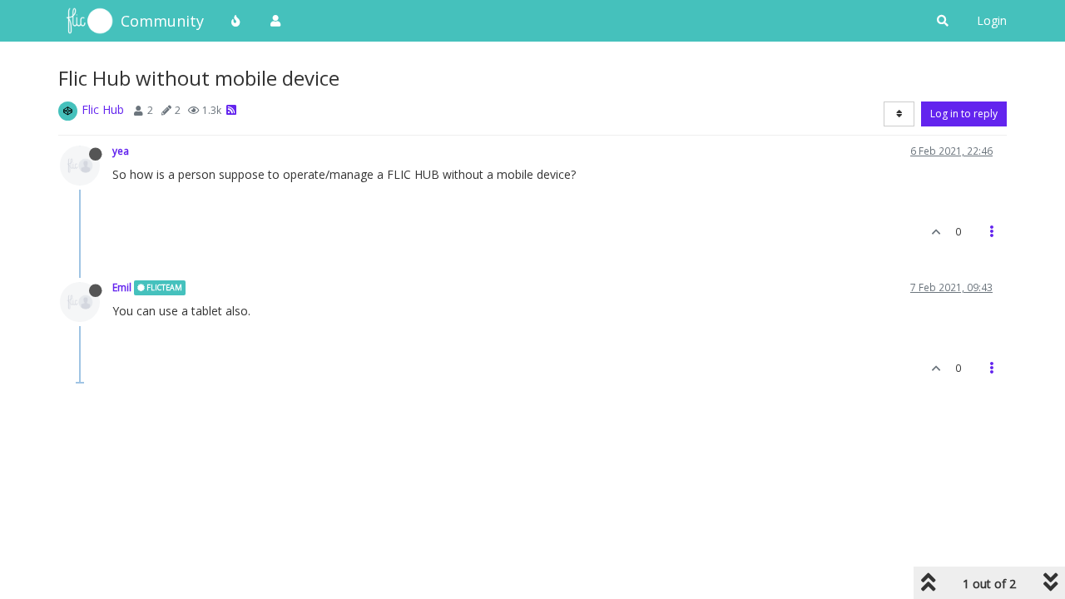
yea (120, 150)
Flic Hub (103, 109)
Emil (121, 287)
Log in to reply (964, 113)
